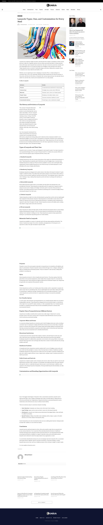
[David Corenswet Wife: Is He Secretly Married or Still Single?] (58, 487)
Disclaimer (64, 517)
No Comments (39, 24)
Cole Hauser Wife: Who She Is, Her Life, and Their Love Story (58, 477)
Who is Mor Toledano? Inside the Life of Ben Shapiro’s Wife (80, 89)
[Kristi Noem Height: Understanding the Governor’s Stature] (41, 471)
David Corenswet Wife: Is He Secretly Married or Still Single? (58, 494)
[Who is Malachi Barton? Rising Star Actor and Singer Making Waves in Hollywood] (71, 61)
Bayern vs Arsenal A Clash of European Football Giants (79, 82)
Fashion (41, 9)
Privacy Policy (57, 517)
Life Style (47, 9)
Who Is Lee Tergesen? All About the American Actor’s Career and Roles (77, 32)
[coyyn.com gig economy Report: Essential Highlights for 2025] (71, 43)
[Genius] (51, 5)
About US (42, 517)
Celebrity (71, 28)
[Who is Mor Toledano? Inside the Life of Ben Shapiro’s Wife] (71, 89)
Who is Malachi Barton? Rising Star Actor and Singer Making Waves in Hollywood (79, 62)
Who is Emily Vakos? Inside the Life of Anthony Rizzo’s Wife (80, 74)
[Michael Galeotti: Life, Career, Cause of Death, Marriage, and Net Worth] (71, 52)
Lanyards (21, 61)
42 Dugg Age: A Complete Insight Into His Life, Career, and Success (41, 494)
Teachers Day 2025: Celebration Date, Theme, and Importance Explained (22, 1)
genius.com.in (32, 445)
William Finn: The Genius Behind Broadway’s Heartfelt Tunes (80, 97)
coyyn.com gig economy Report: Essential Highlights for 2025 (80, 44)
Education (73, 9)
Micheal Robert (24, 24)
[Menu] (2, 9)
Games (63, 9)
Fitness (78, 9)
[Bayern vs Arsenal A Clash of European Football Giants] (71, 82)
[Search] (100, 9)
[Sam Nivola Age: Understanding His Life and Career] (25, 471)
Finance (52, 9)
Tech (36, 9)
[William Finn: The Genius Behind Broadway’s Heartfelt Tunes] (71, 96)
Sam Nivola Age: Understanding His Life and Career (25, 477)
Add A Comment (41, 502)
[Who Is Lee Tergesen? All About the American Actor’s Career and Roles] (77, 22)
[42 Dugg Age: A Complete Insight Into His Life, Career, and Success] (41, 487)
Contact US (49, 517)
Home (24, 9)
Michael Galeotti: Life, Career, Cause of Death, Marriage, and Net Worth (80, 52)
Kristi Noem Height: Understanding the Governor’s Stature (41, 478)
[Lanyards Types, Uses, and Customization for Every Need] (42, 43)
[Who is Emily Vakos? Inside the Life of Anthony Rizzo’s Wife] (71, 74)
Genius (56, 520)
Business (58, 9)
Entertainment (30, 9)
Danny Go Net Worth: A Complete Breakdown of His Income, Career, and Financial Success (25, 495)
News (68, 9)
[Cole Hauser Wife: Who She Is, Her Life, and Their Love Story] (58, 471)
